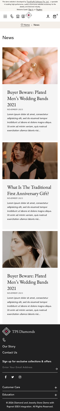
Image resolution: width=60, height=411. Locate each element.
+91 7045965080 (17, 340)
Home (26, 25)
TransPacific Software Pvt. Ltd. (38, 1)
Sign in (30, 9)
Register (39, 9)
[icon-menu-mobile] (5, 16)
